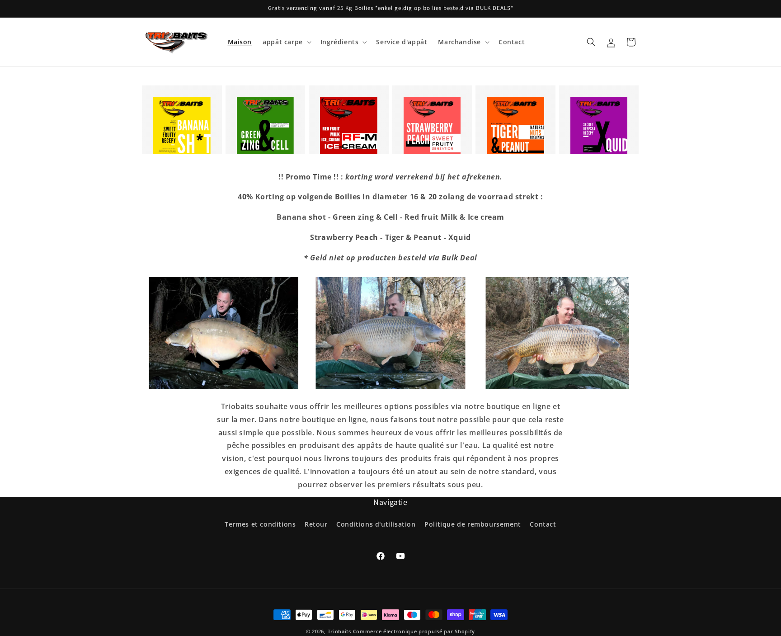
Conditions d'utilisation (375, 524)
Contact (543, 524)
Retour (316, 524)
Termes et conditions (260, 524)
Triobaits (339, 631)
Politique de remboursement (472, 524)
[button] (286, 42)
